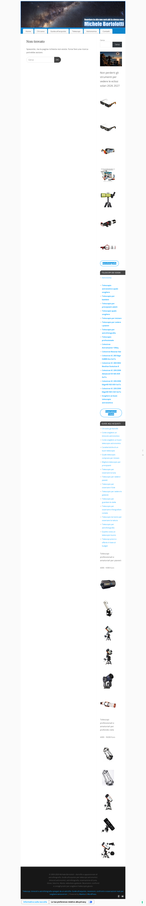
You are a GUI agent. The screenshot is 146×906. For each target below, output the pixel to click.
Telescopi (76, 31)
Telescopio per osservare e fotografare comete (111, 509)
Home (28, 31)
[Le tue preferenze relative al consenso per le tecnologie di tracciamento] (142, 902)
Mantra (82, 894)
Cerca (102, 40)
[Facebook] (142, 451)
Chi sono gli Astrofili (110, 428)
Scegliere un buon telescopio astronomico (109, 399)
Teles (104, 322)
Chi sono (40, 31)
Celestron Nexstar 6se (111, 351)
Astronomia (91, 31)
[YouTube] (142, 455)
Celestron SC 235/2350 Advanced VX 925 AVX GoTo (111, 373)
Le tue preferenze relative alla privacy (68, 902)
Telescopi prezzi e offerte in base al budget (109, 542)
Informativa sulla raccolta (35, 902)
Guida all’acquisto (58, 31)
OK (56, 60)
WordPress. (92, 894)
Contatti (106, 31)
